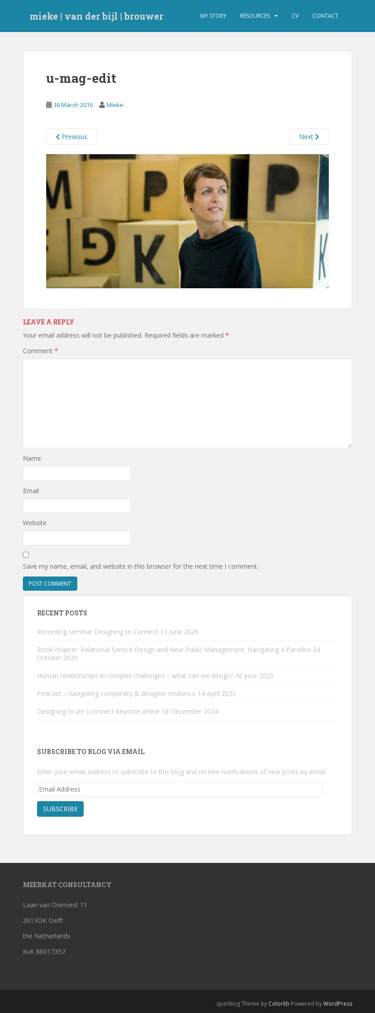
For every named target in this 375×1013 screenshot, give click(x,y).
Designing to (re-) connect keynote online (98, 711)
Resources (255, 16)
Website (35, 522)
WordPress (337, 1004)
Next (307, 136)
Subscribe (60, 808)
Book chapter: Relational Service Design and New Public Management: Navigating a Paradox (174, 649)
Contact (325, 16)
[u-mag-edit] (187, 220)
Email (31, 490)
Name (32, 458)
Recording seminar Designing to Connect (97, 631)
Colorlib (278, 1004)
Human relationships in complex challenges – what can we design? (135, 675)
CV (295, 16)
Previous (73, 136)
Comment (40, 350)
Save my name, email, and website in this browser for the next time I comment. (140, 566)
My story (213, 16)
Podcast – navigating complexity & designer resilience (116, 693)
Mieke (115, 105)
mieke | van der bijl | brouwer (96, 16)
